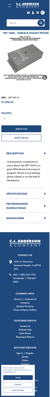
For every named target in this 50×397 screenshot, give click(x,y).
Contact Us (25, 326)
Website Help (25, 329)
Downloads (26, 218)
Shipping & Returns (25, 336)
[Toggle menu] (12, 5)
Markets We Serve (25, 306)
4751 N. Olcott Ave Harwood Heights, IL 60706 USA (27, 265)
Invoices (25, 363)
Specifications (26, 194)
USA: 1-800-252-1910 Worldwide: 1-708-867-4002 (25, 278)
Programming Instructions (26, 206)
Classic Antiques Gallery (25, 309)
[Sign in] (33, 12)
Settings (18, 378)
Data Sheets (25, 333)
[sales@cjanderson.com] (28, 12)
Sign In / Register (25, 353)
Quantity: (6, 112)
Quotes (25, 356)
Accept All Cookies (18, 390)
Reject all (18, 384)
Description (26, 153)
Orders (25, 360)
